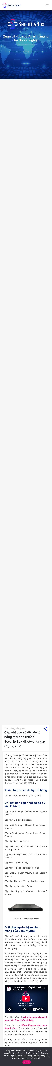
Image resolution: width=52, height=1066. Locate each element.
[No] (49, 1056)
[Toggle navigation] (47, 5)
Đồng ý (27, 1062)
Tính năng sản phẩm (15, 728)
